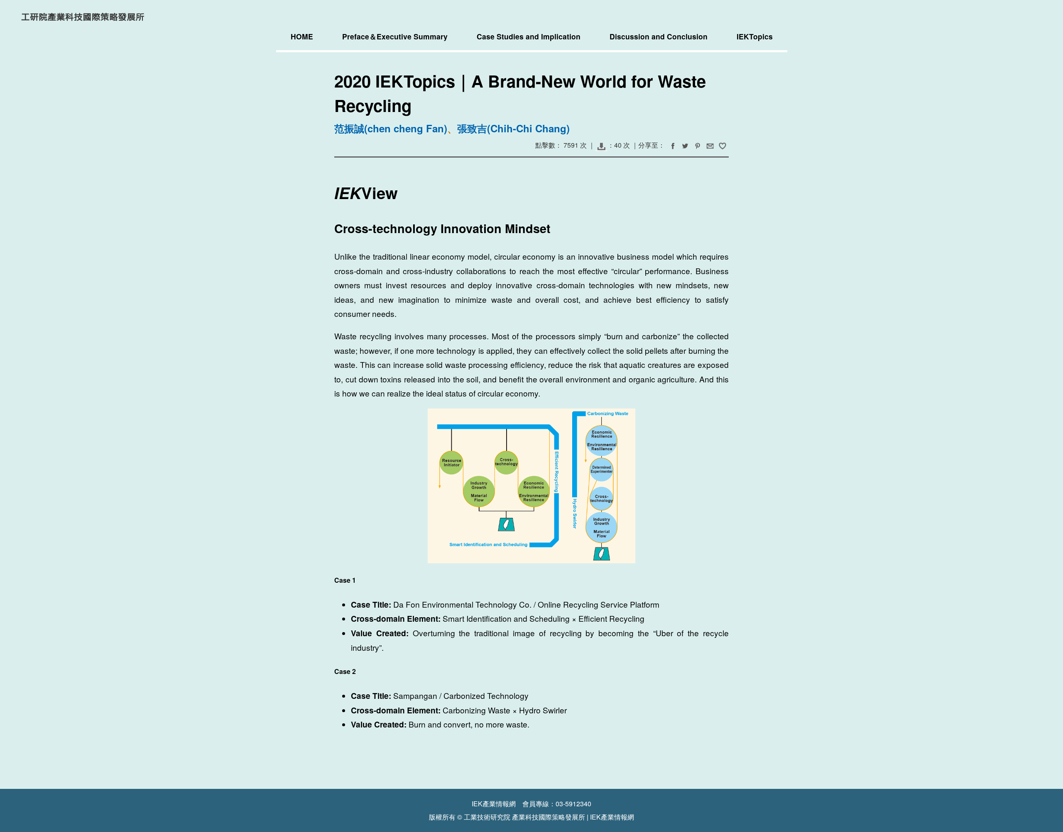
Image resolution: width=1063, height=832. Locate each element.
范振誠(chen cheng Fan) (390, 128)
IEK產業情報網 (612, 817)
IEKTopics (755, 36)
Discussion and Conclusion (659, 36)
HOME (302, 36)
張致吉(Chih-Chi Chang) (513, 128)
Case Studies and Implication (528, 36)
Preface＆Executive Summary (395, 36)
